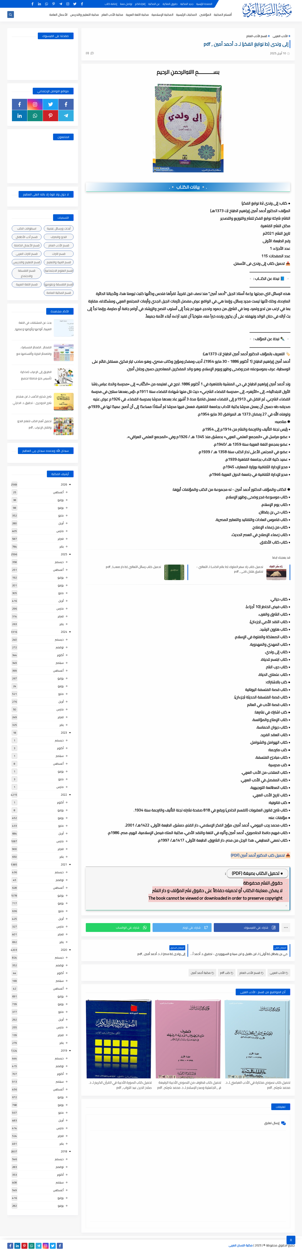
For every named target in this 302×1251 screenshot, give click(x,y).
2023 (64, 732)
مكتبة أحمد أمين (201, 972)
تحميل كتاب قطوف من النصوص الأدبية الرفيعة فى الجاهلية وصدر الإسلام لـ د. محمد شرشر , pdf (189, 1084)
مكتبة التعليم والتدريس (84, 15)
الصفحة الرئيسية (204, 3)
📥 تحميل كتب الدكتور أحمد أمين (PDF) (260, 855)
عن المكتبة (154, 3)
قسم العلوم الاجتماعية (59, 270)
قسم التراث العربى (27, 253)
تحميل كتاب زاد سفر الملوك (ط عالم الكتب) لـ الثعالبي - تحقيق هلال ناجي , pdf (229, 569)
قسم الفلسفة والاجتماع (26, 273)
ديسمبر (59, 562)
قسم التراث (58, 253)
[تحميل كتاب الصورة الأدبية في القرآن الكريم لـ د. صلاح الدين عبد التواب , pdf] (119, 1039)
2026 (64, 484)
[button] (246, 927)
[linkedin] (39, 4)
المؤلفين (205, 15)
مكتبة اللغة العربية (137, 15)
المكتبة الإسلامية (162, 15)
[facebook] (82, 4)
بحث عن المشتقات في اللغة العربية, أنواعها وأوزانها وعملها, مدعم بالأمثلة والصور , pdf (33, 329)
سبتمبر (60, 662)
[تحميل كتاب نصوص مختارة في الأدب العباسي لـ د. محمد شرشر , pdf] (257, 1039)
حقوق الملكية (170, 3)
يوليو (60, 500)
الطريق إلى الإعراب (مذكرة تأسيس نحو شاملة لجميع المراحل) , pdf (36, 378)
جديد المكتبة (186, 3)
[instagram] (68, 4)
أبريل (61, 523)
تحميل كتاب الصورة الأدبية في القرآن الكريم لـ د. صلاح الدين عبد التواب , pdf (120, 1084)
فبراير (61, 538)
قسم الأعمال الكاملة (27, 245)
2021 (64, 864)
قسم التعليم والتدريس (26, 262)
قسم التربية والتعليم (59, 262)
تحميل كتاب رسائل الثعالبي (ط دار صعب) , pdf (133, 567)
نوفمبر (60, 647)
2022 (64, 794)
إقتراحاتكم (140, 3)
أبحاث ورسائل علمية (59, 228)
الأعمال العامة (58, 15)
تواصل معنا (126, 3)
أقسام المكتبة (223, 15)
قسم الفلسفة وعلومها (58, 284)
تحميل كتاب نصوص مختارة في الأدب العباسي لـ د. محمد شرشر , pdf (257, 1084)
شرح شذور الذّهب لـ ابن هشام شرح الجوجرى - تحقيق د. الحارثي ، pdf (32, 403)
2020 (64, 949)
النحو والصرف (59, 237)
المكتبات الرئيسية (186, 15)
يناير (61, 546)
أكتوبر (60, 655)
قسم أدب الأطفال (27, 237)
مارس (60, 531)
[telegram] (61, 4)
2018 (64, 1151)
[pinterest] (54, 4)
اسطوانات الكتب (26, 228)
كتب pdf (225, 972)
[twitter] (75, 4)
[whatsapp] (47, 4)
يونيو (61, 507)
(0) (88, 53)
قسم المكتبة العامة (58, 292)
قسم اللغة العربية (27, 284)
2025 (64, 554)
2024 (64, 631)
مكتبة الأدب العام (112, 15)
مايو (61, 515)
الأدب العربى (280, 36)
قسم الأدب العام (256, 36)
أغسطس (58, 492)
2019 (64, 1050)
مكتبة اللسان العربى (241, 1245)
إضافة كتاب (111, 3)
